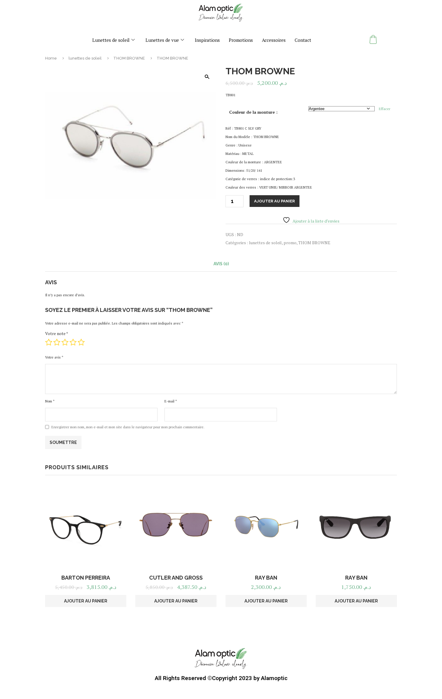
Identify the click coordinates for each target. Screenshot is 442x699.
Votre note (56, 333)
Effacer (384, 108)
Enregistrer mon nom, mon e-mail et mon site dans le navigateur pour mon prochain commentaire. (127, 427)
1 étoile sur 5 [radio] (48, 342)
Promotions (241, 40)
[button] (206, 76)
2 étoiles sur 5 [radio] (56, 342)
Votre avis (54, 357)
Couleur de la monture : (253, 112)
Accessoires (274, 40)
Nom (49, 401)
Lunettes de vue (162, 40)
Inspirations (207, 40)
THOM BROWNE (129, 58)
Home (51, 58)
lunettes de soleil (85, 58)
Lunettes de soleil (111, 40)
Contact (303, 40)
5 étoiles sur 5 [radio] (81, 342)
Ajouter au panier (274, 201)
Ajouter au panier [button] (85, 601)
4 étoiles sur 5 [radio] (73, 342)
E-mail (170, 401)
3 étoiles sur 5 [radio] (65, 342)
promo (290, 242)
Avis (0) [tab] (221, 263)
